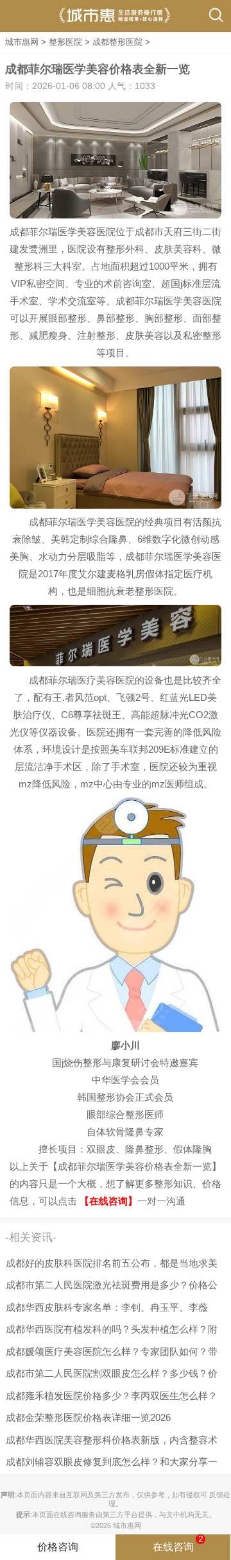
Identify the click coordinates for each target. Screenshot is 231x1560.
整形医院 (65, 42)
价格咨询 (57, 1546)
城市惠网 (21, 42)
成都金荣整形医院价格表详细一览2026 (88, 1417)
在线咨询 (178, 1543)
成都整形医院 (117, 42)
